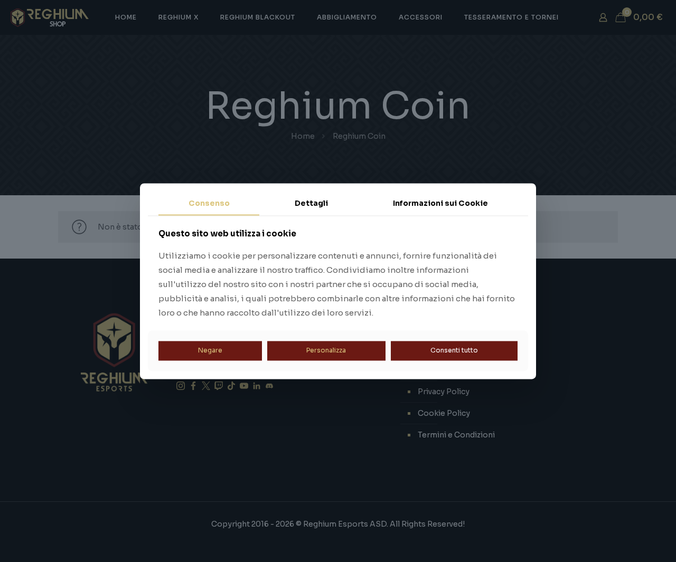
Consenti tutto (454, 351)
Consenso (209, 203)
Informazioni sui (440, 203)
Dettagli (311, 203)
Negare (210, 351)
